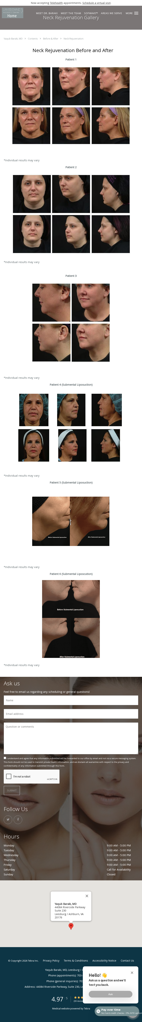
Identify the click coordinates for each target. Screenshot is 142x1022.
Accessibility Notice (104, 960)
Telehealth (56, 3)
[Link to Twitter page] (8, 819)
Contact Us (127, 960)
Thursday (67, 860)
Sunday (59, 874)
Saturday (67, 869)
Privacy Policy (51, 960)
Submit (12, 790)
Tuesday (67, 850)
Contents (33, 38)
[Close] (86, 895)
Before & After (51, 38)
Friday (67, 864)
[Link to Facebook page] (18, 819)
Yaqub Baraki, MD (13, 38)
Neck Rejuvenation (74, 38)
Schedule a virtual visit (96, 3)
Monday (67, 845)
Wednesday (67, 855)
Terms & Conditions (76, 960)
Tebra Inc (33, 960)
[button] (136, 13)
